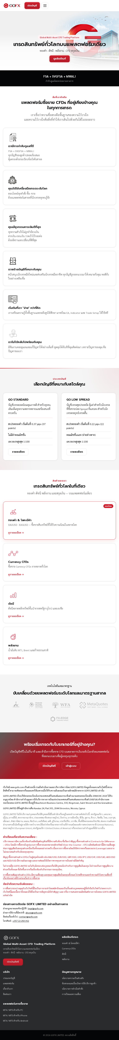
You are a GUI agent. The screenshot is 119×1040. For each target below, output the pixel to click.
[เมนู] (45, 5)
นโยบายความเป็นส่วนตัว (73, 978)
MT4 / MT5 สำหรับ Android (15, 1020)
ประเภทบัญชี (9, 978)
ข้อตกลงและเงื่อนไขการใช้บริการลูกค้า (79, 983)
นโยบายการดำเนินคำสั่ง (72, 988)
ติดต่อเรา (7, 994)
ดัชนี (64, 953)
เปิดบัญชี (32, 5)
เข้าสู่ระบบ (71, 766)
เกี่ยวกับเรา (8, 988)
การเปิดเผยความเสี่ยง (71, 994)
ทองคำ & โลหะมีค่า (70, 943)
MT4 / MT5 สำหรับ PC (13, 1009)
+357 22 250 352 (21, 920)
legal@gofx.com (35, 908)
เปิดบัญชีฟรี (49, 766)
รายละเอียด (18, 452)
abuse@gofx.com (34, 912)
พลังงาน (65, 959)
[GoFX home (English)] (12, 5)
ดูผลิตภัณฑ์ (59, 59)
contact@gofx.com (28, 916)
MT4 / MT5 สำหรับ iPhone (15, 1015)
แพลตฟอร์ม (8, 983)
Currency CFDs (69, 948)
